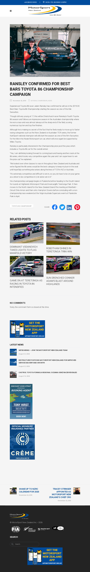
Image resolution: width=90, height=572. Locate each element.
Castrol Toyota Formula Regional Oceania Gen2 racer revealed (48, 372)
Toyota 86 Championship (22, 206)
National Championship (39, 101)
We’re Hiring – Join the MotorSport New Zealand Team (43, 350)
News (50, 101)
